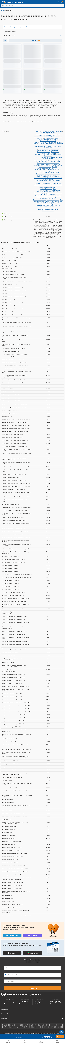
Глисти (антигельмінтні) (53, 199)
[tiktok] (22, 1002)
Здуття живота (55, 202)
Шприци (40, 171)
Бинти (50, 191)
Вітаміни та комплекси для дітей (53, 177)
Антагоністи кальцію (41, 176)
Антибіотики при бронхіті (55, 136)
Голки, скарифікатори (42, 191)
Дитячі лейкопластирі (48, 210)
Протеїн (54, 182)
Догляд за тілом (48, 138)
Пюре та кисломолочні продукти (42, 165)
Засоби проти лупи (39, 193)
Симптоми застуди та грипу (52, 173)
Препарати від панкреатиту (54, 184)
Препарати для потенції (53, 176)
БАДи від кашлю (56, 169)
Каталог (41, 1042)
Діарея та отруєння (46, 182)
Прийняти (60, 1036)
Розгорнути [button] (7, 110)
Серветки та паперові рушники (53, 193)
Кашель (56, 139)
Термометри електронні (55, 201)
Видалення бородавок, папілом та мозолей (48, 205)
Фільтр (36, 40)
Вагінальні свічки (48, 179)
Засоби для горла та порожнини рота (45, 195)
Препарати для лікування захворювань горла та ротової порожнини (48, 147)
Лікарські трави (40, 161)
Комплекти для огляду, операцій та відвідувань (48, 180)
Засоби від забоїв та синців (41, 201)
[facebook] (20, 1002)
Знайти (3, 6)
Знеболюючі (40, 138)
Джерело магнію (54, 172)
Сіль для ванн (52, 206)
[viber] (20, 1004)
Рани (54, 188)
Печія (61, 199)
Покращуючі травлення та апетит (48, 187)
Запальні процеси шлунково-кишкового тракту (48, 183)
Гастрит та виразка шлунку (41, 160)
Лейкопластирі (49, 161)
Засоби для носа (39, 169)
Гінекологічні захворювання (41, 164)
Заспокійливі (56, 161)
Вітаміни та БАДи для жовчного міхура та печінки (48, 154)
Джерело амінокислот (45, 166)
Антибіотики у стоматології (42, 142)
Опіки (57, 191)
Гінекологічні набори (48, 204)
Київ (59, 2)
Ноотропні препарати (53, 162)
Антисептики (37, 182)
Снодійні (54, 166)
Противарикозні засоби (39, 199)
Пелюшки (58, 195)
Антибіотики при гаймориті (48, 153)
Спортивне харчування (55, 160)
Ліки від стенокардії (57, 143)
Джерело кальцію (39, 177)
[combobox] (6, 975)
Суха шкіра (56, 138)
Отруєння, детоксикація (40, 184)
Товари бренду (9, 27)
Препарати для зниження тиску (53, 131)
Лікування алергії (42, 162)
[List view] (5, 40)
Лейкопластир (48, 156)
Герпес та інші (41, 202)
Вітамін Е (47, 202)
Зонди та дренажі (50, 194)
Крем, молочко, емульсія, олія (46, 139)
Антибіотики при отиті (44, 149)
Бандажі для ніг (46, 197)
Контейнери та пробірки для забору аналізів (48, 190)
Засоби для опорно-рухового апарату (48, 168)
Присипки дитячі (44, 206)
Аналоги (29, 27)
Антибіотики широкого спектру (48, 135)
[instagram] (25, 1002)
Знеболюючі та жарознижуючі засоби (48, 209)
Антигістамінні (48, 169)
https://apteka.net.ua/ (39, 1033)
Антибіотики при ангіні (56, 164)
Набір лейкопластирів (46, 188)
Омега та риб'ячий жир (43, 172)
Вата (41, 186)
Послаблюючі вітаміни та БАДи (48, 198)
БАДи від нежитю (55, 197)
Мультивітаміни (54, 149)
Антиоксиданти (40, 173)
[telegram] (27, 1002)
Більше (57, 1042)
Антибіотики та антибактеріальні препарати (48, 134)
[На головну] (21, 994)
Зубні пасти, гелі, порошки (50, 171)
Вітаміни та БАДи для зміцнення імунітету (48, 150)
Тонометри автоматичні (49, 186)
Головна (8, 1042)
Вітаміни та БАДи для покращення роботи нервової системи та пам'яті (48, 158)
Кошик (24, 1042)
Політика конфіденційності (47, 1036)
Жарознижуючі (55, 151)
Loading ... (6, 64)
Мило (54, 191)
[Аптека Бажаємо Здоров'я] (2, 10)
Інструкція (20, 27)
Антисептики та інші (57, 165)
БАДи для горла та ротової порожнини (48, 175)
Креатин (43, 194)
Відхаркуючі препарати (45, 143)
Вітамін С (59, 182)
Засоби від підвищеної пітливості (48, 208)
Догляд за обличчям (39, 131)
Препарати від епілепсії (43, 151)
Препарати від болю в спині (48, 140)
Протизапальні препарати (48, 132)
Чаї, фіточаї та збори (55, 142)
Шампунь (35, 143)
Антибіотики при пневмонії (41, 136)
